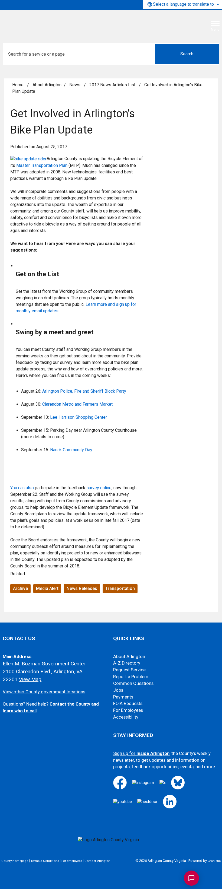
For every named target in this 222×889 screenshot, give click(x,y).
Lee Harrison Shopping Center (78, 417)
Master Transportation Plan (41, 165)
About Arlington (46, 84)
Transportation (120, 588)
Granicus (214, 861)
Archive (20, 588)
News (75, 84)
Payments (123, 697)
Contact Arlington (97, 861)
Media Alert (47, 588)
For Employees (128, 710)
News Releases (82, 588)
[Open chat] (191, 878)
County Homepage (14, 861)
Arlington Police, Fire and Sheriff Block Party (84, 391)
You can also (22, 487)
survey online (99, 487)
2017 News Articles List (112, 84)
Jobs (118, 690)
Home (18, 84)
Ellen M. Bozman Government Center (44, 664)
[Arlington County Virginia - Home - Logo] (44, 22)
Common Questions (133, 683)
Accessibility (125, 717)
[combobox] (182, 4)
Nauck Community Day (71, 449)
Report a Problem (130, 676)
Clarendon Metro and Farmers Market (77, 404)
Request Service (129, 669)
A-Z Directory (126, 663)
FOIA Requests (127, 703)
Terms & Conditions (45, 861)
